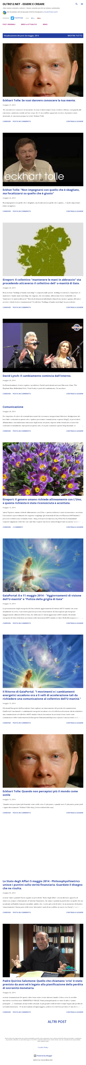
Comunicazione (13, 407)
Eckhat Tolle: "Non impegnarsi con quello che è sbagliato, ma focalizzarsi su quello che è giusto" (41, 191)
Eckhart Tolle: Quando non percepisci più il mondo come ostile (40, 793)
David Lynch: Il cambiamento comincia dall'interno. (37, 376)
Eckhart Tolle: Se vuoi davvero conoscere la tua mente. (39, 100)
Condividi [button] (7, 121)
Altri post (57, 1021)
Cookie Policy (43, 1047)
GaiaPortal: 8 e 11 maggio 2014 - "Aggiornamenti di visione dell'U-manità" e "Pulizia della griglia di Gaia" (42, 597)
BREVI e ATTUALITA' (29, 24)
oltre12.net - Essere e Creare (23, 4)
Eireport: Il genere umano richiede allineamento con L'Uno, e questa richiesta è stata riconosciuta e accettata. (42, 501)
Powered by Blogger (44, 1056)
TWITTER (18, 18)
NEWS (45, 24)
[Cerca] (76, 4)
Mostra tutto (75, 35)
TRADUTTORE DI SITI (51, 12)
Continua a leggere (74, 121)
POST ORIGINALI (9, 24)
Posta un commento (22, 121)
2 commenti (18, 527)
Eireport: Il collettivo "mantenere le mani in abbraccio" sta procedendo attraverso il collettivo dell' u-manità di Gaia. (42, 281)
